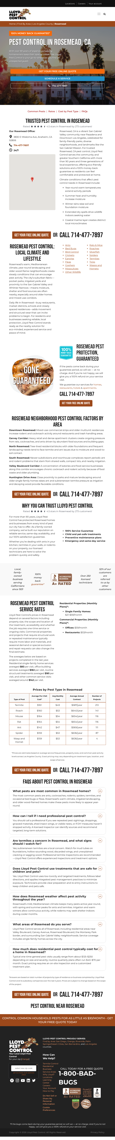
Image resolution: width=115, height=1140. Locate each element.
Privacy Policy (97, 1132)
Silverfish (94, 252)
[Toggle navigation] (99, 14)
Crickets (69, 255)
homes (97, 384)
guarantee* (37, 584)
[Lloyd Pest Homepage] (20, 14)
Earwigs (69, 258)
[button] (32, 178)
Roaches (94, 248)
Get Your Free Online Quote (57, 71)
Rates (51, 111)
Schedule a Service (57, 78)
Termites (94, 258)
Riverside (80, 1041)
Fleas (68, 262)
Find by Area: (49, 1041)
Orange (71, 1041)
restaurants (66, 388)
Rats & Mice (96, 245)
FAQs (85, 111)
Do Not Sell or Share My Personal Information (50, 1099)
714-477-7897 (59, 86)
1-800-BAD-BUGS (77, 1077)
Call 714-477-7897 (81, 235)
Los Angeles (91, 1044)
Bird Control (72, 252)
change (25, 1059)
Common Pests (36, 111)
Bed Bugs (70, 248)
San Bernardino (72, 1044)
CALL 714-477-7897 (77, 394)
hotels (76, 388)
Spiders (93, 255)
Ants (67, 245)
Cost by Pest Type (68, 111)
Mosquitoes (71, 268)
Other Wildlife (73, 272)
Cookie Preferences (49, 1109)
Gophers (70, 265)
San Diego (61, 1041)
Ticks (92, 262)
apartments (89, 388)
